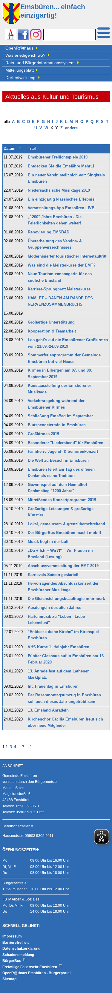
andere (71, 128)
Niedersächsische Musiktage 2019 (59, 190)
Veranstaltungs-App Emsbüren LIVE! (62, 208)
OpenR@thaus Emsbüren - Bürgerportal (36, 973)
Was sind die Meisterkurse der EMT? (62, 265)
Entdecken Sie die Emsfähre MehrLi (61, 166)
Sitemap (9, 979)
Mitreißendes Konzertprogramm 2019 (62, 500)
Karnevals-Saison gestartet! (53, 575)
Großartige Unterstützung (51, 322)
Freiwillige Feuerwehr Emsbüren (30, 967)
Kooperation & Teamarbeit (52, 331)
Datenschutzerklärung (21, 948)
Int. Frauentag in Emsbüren (53, 686)
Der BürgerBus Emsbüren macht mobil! (64, 533)
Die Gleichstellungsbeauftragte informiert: (66, 599)
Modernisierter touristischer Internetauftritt (67, 256)
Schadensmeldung (18, 955)
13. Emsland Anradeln (48, 710)
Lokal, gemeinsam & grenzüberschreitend (66, 524)
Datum (10, 149)
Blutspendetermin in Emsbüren (57, 425)
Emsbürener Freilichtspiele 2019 (58, 157)
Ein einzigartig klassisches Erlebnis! (62, 199)
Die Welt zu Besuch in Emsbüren (58, 460)
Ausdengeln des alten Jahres (54, 608)
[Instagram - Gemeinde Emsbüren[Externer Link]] (36, 35)
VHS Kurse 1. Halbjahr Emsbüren (58, 647)
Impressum (12, 936)
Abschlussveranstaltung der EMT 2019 (63, 566)
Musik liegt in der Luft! (49, 542)
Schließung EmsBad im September (60, 416)
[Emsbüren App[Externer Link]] (10, 35)
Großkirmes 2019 (43, 434)
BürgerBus (12, 961)
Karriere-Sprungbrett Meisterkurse (59, 289)
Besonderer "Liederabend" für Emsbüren (65, 443)
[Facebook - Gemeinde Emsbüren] (23, 35)
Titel (32, 149)
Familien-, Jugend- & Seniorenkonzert (63, 451)
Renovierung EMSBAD (48, 232)
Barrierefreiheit (15, 942)
